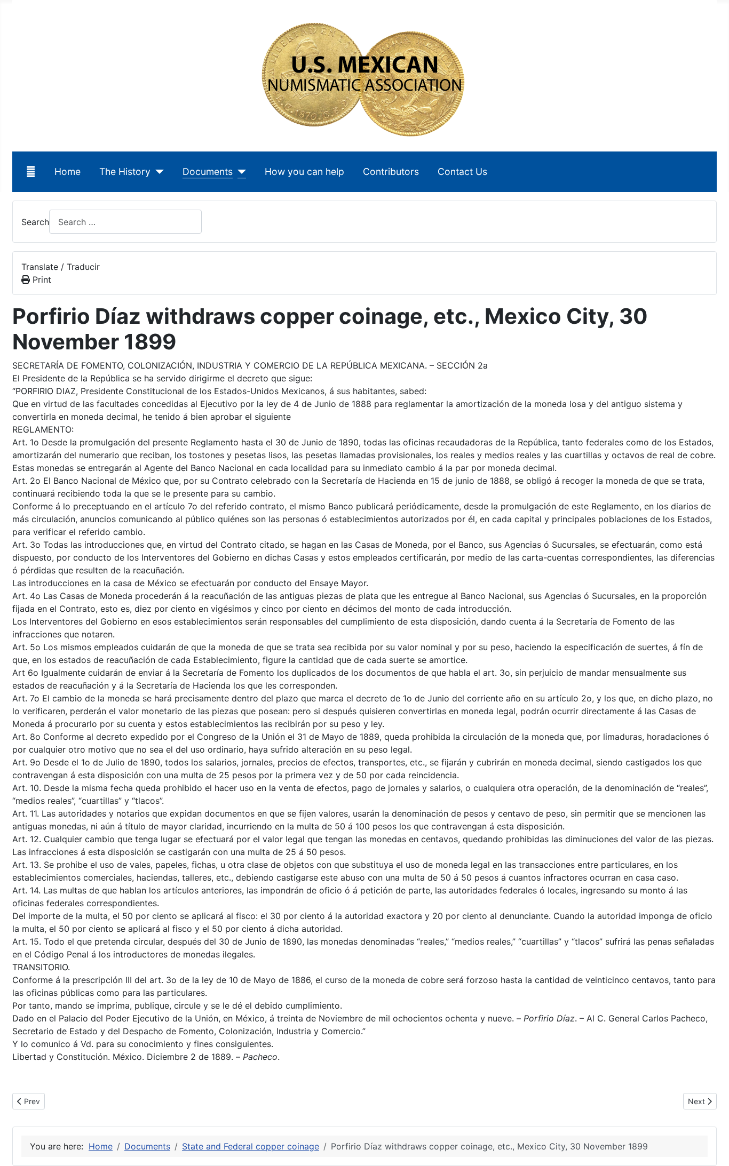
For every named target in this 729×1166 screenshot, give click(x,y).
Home (67, 171)
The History (124, 171)
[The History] (157, 172)
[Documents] (239, 172)
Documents (208, 171)
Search (35, 222)
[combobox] (125, 222)
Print (40, 279)
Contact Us (462, 171)
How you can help (304, 171)
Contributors (391, 171)
